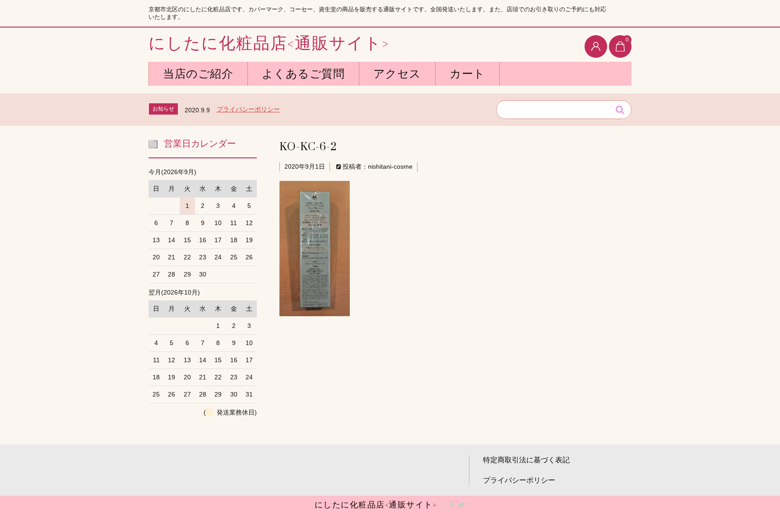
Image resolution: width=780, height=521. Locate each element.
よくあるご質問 (303, 73)
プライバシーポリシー (248, 109)
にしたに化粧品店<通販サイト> (269, 44)
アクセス (397, 73)
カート (467, 73)
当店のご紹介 (198, 73)
